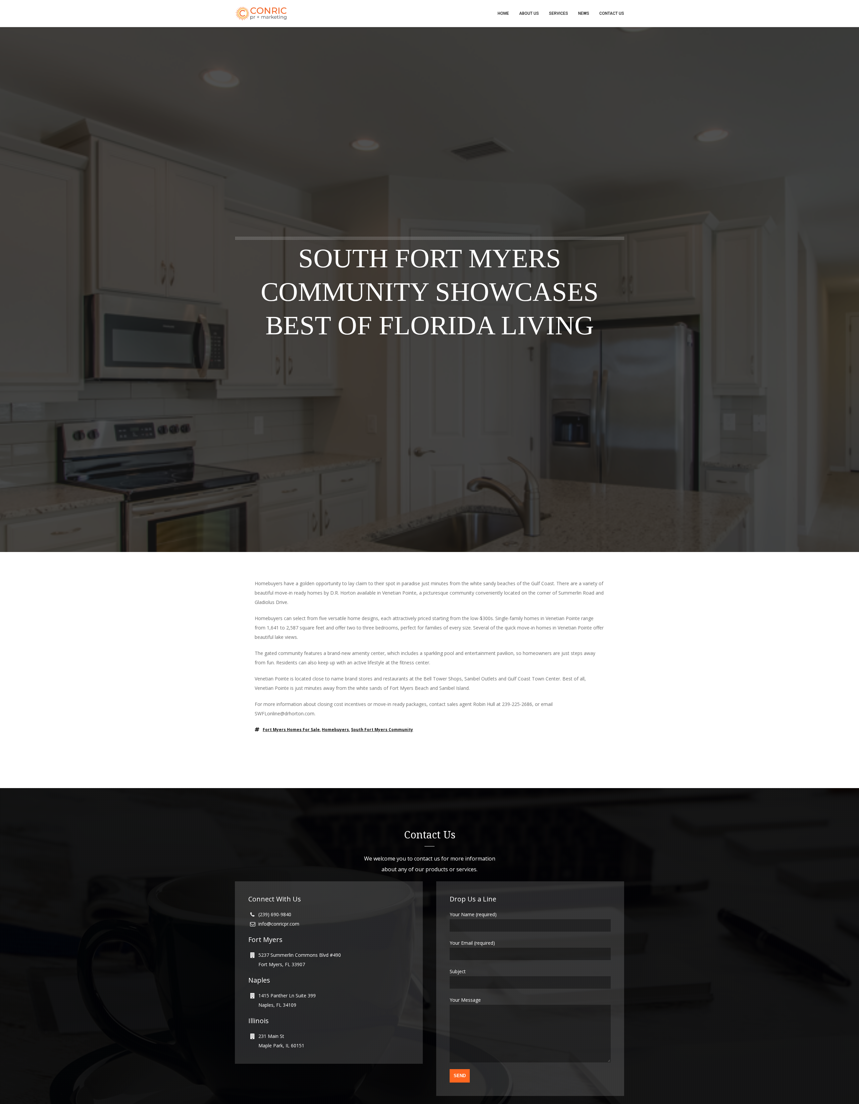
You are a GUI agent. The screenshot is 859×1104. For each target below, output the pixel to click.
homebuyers (335, 729)
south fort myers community (382, 729)
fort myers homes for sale (291, 729)
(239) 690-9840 (274, 914)
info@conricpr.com (278, 924)
